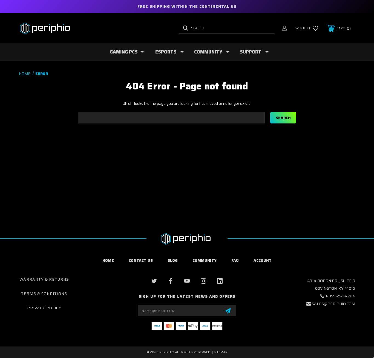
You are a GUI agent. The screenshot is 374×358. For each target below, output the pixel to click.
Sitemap (221, 352)
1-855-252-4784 (340, 296)
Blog (173, 260)
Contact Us (141, 260)
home (108, 260)
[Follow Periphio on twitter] (154, 281)
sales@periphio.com (333, 304)
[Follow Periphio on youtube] (187, 281)
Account (263, 260)
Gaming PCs (124, 51)
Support (250, 51)
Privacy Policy (44, 308)
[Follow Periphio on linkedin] (220, 281)
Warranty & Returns (44, 279)
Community (208, 51)
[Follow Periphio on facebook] (170, 281)
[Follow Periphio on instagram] (203, 281)
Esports (166, 51)
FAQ (235, 260)
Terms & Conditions (44, 294)
